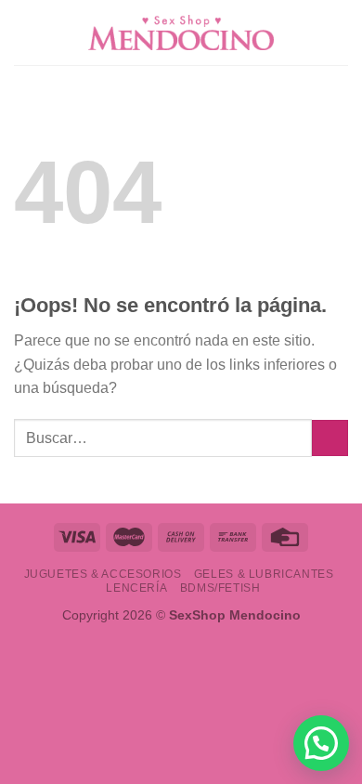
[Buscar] (309, 32)
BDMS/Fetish (220, 588)
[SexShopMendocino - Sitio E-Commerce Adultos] (181, 32)
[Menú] (25, 32)
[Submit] (330, 438)
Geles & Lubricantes (264, 574)
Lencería (136, 588)
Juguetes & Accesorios (103, 574)
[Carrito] (339, 32)
